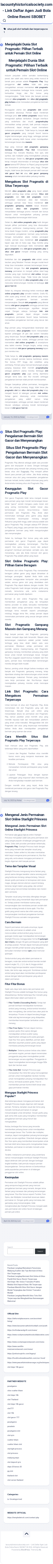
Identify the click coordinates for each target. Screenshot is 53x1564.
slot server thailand (15, 1480)
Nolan (22, 417)
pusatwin (11, 1426)
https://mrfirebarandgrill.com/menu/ (22, 1330)
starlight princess (14, 1449)
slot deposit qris (14, 1462)
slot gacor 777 (13, 1417)
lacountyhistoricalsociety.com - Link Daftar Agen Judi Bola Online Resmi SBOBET (26, 10)
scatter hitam (12, 1440)
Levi (19, 1221)
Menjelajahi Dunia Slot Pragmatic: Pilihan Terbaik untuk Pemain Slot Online (24, 48)
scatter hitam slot (14, 1444)
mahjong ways (13, 1458)
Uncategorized (32, 417)
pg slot (10, 1471)
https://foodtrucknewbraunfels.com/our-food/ (26, 1358)
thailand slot (12, 1476)
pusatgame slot (13, 1431)
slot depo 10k (12, 1395)
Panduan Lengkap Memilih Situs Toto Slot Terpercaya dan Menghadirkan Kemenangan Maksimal (25, 1298)
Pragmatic (25, 471)
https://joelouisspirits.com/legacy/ (21, 1354)
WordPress (25, 1550)
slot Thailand (12, 1400)
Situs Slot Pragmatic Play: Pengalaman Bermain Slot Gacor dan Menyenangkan (24, 436)
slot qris (10, 1435)
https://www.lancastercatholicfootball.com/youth (27, 1326)
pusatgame (12, 1386)
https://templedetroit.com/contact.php (23, 1518)
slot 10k (10, 1413)
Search (10, 1247)
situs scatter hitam (15, 1391)
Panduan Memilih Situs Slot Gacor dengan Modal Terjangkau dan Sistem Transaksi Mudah (24, 1290)
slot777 (10, 1408)
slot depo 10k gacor (15, 1367)
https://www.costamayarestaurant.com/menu (25, 1342)
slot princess (12, 1453)
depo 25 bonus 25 (14, 1467)
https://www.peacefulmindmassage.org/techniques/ (28, 1363)
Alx (40, 1550)
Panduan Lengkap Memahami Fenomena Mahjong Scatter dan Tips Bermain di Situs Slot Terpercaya (24, 1271)
